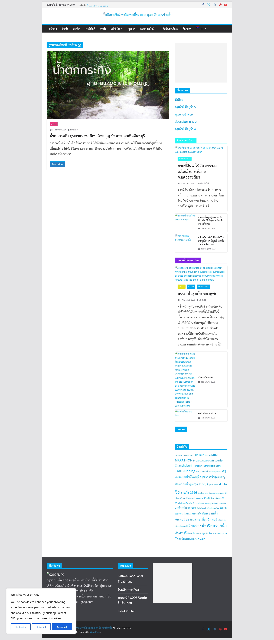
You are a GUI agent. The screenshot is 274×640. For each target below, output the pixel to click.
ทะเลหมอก (219, 493)
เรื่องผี (189, 533)
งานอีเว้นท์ (90, 28)
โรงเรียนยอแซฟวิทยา (190, 539)
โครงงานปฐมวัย (200, 533)
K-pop (208, 455)
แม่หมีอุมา (74, 129)
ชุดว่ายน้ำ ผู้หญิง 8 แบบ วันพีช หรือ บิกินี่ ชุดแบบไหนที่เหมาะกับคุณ (210, 220)
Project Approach (203, 460)
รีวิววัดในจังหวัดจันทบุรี (203, 503)
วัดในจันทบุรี (201, 508)
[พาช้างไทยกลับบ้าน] (185, 415)
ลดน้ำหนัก (181, 507)
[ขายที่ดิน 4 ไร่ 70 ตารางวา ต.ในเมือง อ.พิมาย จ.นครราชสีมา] (201, 150)
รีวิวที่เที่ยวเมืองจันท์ (184, 503)
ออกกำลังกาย (193, 519)
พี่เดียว (179, 99)
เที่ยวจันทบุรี (209, 519)
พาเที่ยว (76, 28)
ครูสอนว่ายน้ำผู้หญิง (210, 476)
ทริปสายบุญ (210, 493)
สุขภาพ (131, 28)
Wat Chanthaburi (203, 471)
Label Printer (126, 611)
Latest (181, 286)
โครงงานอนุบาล (218, 533)
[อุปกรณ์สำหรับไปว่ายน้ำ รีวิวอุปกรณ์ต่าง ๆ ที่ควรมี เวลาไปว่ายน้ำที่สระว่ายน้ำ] (185, 243)
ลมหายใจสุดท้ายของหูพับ (197, 293)
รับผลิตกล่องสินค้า (129, 589)
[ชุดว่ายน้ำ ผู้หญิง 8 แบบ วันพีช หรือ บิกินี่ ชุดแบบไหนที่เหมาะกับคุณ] (185, 223)
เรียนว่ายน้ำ (196, 525)
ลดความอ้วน (219, 503)
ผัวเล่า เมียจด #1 (205, 377)
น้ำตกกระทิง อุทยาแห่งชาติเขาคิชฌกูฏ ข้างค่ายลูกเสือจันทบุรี (97, 135)
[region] (41, 611)
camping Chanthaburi (184, 455)
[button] (121, 29)
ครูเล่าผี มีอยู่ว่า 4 (185, 129)
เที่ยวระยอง (222, 520)
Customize (21, 626)
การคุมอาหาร (217, 471)
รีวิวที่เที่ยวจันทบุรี (214, 498)
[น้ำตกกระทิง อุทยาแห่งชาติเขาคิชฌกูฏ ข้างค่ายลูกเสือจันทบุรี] (108, 85)
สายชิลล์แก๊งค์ (203, 183)
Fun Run (199, 455)
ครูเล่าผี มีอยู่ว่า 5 (185, 107)
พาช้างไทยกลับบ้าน (207, 413)
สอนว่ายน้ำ (196, 513)
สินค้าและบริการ (170, 28)
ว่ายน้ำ (65, 28)
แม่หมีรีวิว (115, 28)
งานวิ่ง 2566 (188, 492)
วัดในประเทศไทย (212, 508)
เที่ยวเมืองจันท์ (181, 526)
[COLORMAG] (55, 574)
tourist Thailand (214, 465)
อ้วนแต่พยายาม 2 (186, 121)
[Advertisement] (201, 63)
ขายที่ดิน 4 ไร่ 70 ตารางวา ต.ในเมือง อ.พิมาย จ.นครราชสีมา (198, 171)
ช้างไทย (191, 286)
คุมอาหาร (213, 484)
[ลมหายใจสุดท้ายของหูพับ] (201, 274)
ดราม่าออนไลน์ (147, 28)
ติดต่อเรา (187, 28)
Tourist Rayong (199, 465)
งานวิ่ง (103, 28)
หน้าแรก (53, 28)
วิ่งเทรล (187, 513)
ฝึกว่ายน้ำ (199, 499)
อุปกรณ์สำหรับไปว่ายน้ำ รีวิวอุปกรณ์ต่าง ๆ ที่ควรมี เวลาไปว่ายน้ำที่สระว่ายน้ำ (211, 240)
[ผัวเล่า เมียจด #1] (185, 380)
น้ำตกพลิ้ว (192, 499)
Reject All (41, 626)
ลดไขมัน (191, 507)
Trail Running (185, 471)
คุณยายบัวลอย (95, 3)
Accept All (62, 626)
